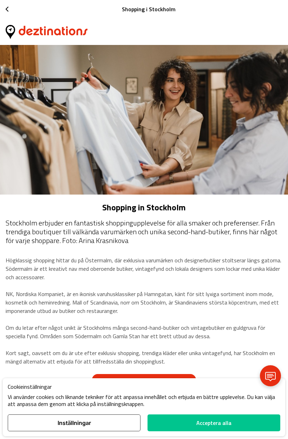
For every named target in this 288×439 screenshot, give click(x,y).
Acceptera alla (213, 423)
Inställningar (74, 422)
